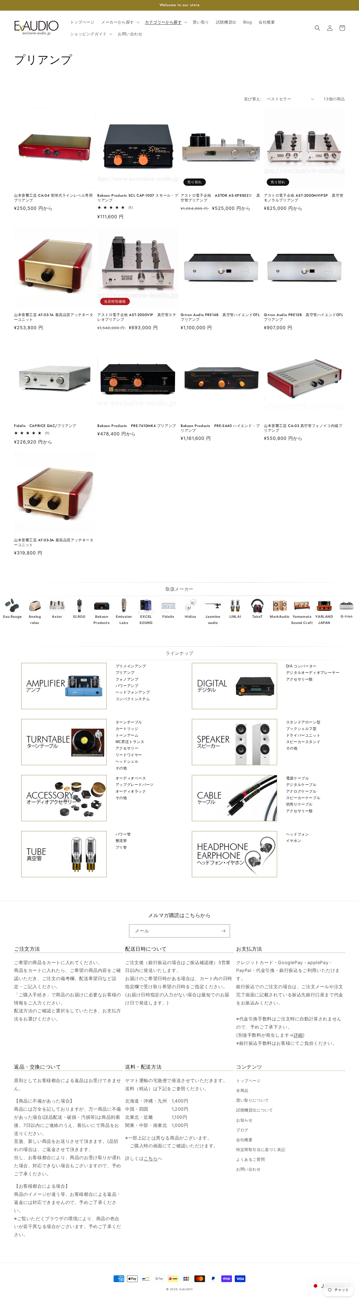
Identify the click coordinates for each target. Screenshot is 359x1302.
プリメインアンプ (131, 666)
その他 (121, 768)
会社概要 (244, 1139)
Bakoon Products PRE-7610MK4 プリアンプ (136, 426)
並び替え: (252, 98)
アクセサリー (127, 748)
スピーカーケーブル (303, 798)
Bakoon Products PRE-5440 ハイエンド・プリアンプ (220, 428)
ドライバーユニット (303, 735)
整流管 (121, 841)
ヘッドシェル (127, 761)
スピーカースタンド (303, 742)
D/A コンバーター (301, 666)
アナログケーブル (301, 791)
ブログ (242, 1129)
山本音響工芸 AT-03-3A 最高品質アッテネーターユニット (54, 542)
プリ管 (121, 847)
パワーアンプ (127, 686)
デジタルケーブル (301, 785)
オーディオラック (131, 791)
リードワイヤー (129, 755)
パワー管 (123, 834)
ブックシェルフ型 (301, 729)
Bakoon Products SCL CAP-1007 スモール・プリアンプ (137, 198)
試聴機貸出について (254, 1110)
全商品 (242, 1090)
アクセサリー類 (299, 679)
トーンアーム (127, 735)
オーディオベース (131, 778)
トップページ (248, 1080)
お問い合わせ (248, 1169)
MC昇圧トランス (130, 742)
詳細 (298, 1035)
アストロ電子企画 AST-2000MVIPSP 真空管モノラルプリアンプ (303, 198)
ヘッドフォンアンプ (133, 692)
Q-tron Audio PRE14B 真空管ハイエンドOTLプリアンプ (220, 317)
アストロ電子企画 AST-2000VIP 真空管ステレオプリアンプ (136, 317)
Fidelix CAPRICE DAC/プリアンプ (45, 426)
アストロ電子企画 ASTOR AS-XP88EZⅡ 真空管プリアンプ (220, 198)
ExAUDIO (186, 1289)
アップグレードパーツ (135, 785)
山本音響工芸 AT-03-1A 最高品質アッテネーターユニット (53, 317)
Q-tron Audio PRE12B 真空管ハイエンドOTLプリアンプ (303, 317)
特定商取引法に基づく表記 (260, 1149)
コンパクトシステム (133, 699)
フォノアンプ (127, 679)
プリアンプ (125, 672)
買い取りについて (252, 1100)
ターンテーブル (129, 722)
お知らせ (244, 1120)
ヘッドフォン (297, 834)
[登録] (223, 930)
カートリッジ (127, 729)
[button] (120, 22)
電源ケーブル (297, 778)
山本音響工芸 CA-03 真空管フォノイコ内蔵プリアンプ (303, 428)
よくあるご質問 (250, 1159)
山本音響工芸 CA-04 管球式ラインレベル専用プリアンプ (53, 198)
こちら (151, 1158)
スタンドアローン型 (303, 722)
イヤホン (293, 841)
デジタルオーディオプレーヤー (312, 672)
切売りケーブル (299, 804)
